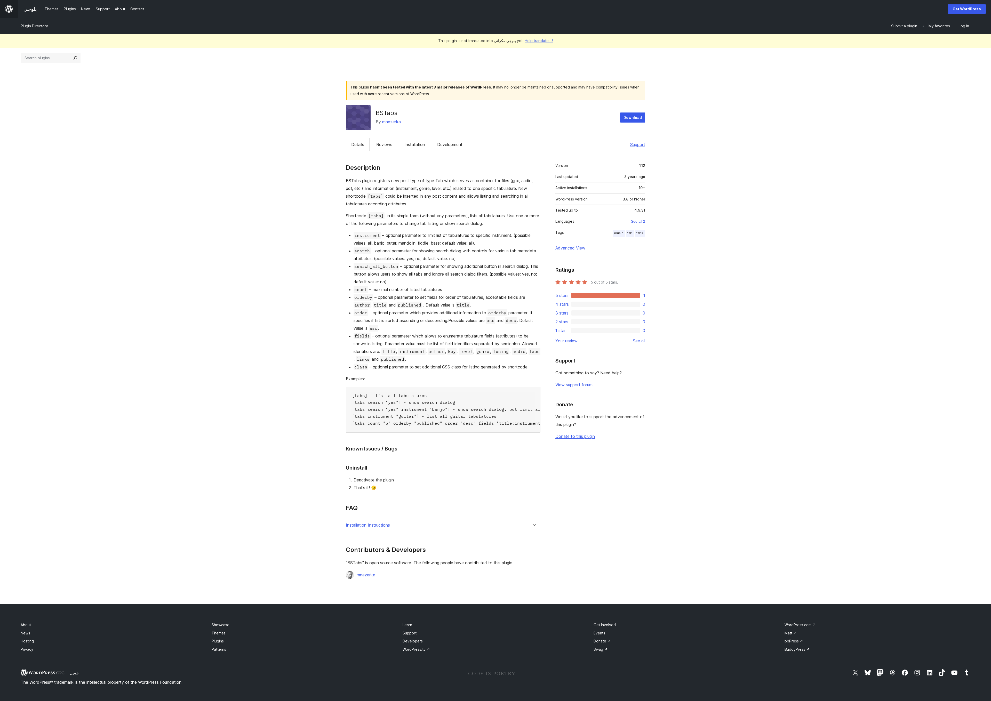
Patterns (219, 649)
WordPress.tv (416, 649)
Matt (791, 633)
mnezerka (391, 121)
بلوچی (74, 673)
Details (357, 144)
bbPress (794, 641)
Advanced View (570, 248)
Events (599, 633)
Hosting (27, 641)
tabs (639, 233)
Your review (566, 340)
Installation (414, 144)
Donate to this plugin (575, 436)
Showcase (220, 625)
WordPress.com (800, 625)
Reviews (384, 144)
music (618, 233)
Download (633, 117)
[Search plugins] (75, 58)
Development (449, 144)
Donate (602, 641)
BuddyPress (797, 649)
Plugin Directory (34, 26)
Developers (413, 641)
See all (639, 340)
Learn (407, 625)
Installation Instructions (368, 525)
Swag (601, 649)
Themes (219, 633)
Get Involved (605, 625)
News (25, 633)
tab (629, 233)
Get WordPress (967, 9)
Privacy (27, 649)
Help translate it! (539, 40)
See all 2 (638, 221)
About (26, 625)
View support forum (574, 384)
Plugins (218, 641)
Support (637, 144)
